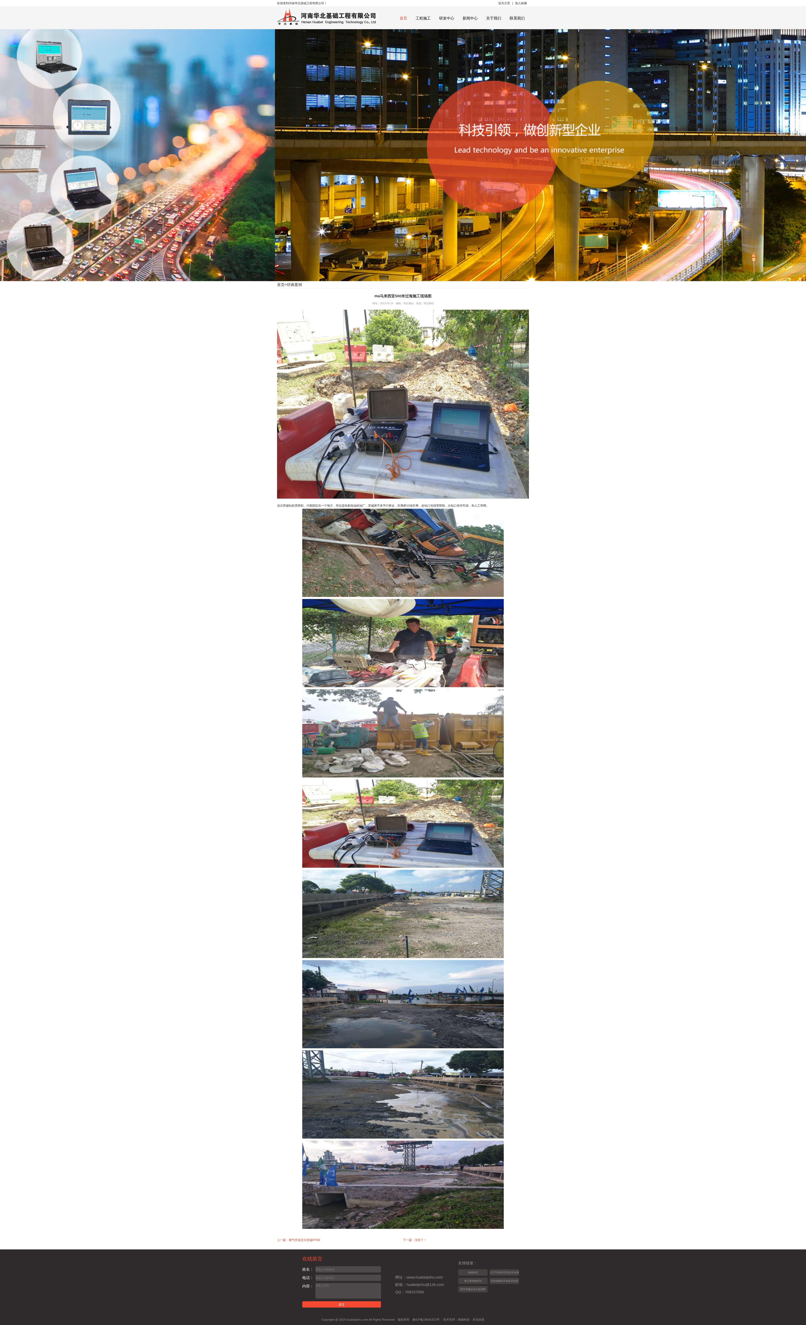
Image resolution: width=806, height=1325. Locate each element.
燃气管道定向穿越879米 (304, 1240)
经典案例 (294, 285)
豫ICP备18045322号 (426, 1319)
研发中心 (446, 18)
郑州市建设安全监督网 (472, 1289)
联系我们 (517, 18)
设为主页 (504, 3)
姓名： (308, 1269)
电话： (308, 1278)
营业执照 (478, 1319)
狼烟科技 (473, 1272)
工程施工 (423, 18)
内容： (308, 1286)
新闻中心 (470, 18)
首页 (403, 18)
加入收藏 (521, 3)
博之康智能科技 (473, 1280)
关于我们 (493, 18)
